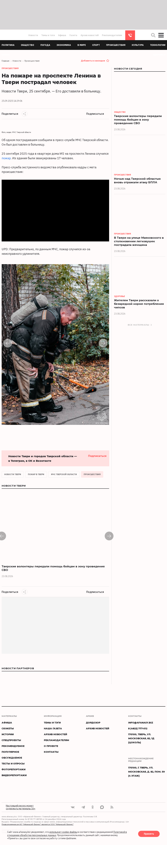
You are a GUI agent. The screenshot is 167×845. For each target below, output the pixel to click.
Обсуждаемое (12, 757)
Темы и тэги (48, 35)
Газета (73, 35)
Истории (8, 734)
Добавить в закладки (93, 60)
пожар (6, 158)
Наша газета (53, 728)
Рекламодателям (112, 35)
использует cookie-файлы (63, 832)
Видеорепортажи (14, 775)
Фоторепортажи (13, 769)
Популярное (10, 751)
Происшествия (92, 474)
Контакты (51, 751)
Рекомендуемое (13, 746)
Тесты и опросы (13, 763)
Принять (149, 833)
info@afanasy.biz (140, 722)
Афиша (62, 35)
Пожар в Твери (36, 474)
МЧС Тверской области (64, 474)
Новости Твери (12, 474)
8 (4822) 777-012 (130, 35)
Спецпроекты (11, 740)
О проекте (51, 746)
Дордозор (93, 722)
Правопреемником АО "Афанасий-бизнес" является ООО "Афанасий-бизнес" (38, 824)
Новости (33, 35)
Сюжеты (8, 728)
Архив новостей (90, 35)
